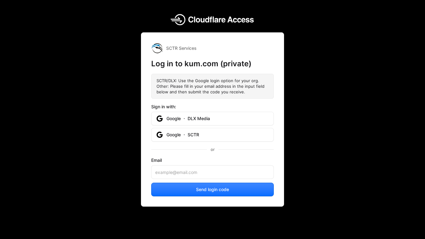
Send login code (212, 189)
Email (156, 160)
